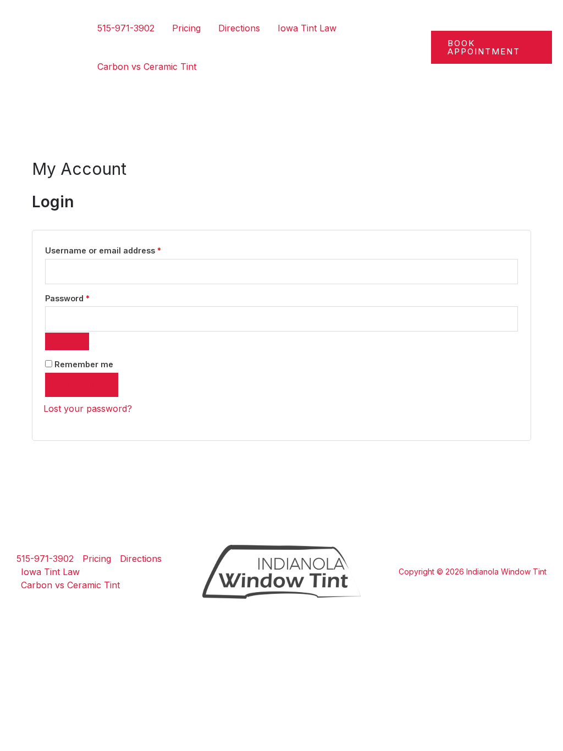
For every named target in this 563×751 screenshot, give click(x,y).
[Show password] (67, 341)
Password (85, 298)
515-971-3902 (125, 28)
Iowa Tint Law (307, 28)
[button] (491, 47)
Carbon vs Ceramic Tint (146, 66)
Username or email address (120, 250)
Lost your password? (87, 408)
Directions (239, 28)
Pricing (186, 28)
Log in (81, 384)
